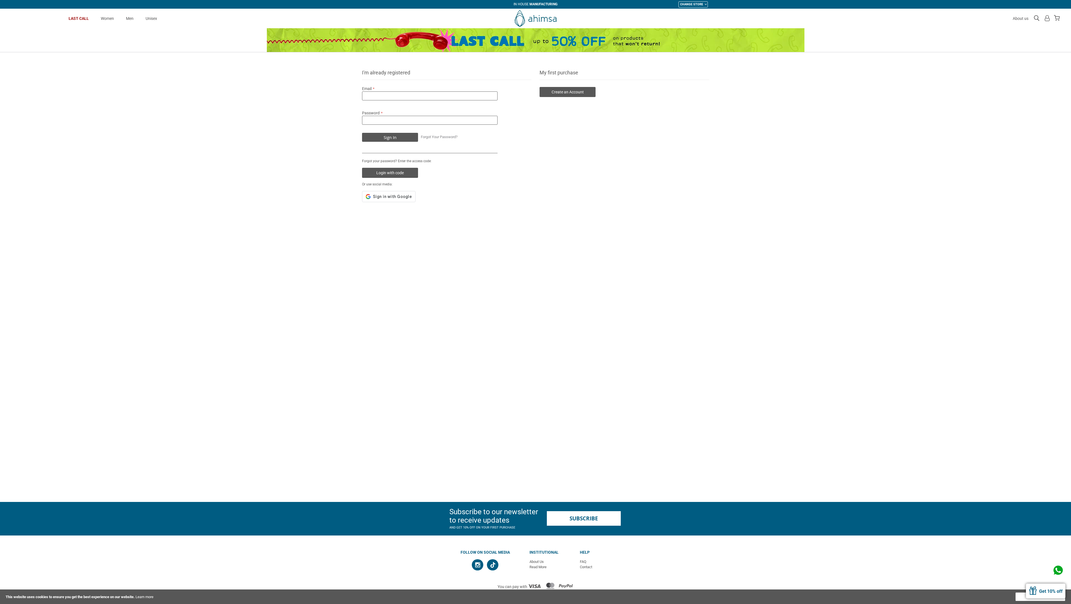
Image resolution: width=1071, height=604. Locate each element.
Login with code (390, 173)
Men (130, 18)
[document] (535, 596)
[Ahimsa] (535, 18)
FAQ (583, 562)
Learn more (144, 597)
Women (107, 18)
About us (1020, 18)
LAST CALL (79, 18)
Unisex (151, 18)
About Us (536, 562)
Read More (538, 567)
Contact (586, 567)
